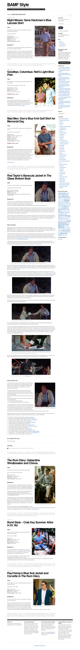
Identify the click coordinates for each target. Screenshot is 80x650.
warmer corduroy (31, 266)
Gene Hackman (48, 63)
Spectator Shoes (48, 167)
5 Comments (20, 563)
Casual (27, 63)
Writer (31, 515)
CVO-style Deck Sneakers (45, 110)
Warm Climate (9, 515)
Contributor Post (62, 127)
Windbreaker (28, 515)
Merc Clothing (28, 428)
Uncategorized (62, 173)
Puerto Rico (45, 514)
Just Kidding (61, 145)
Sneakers (68, 222)
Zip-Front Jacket (53, 453)
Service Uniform (62, 156)
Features (61, 131)
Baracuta (32, 417)
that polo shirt (51, 274)
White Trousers (50, 615)
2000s (65, 197)
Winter (60, 235)
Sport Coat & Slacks (18, 615)
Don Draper (9, 167)
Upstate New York (43, 111)
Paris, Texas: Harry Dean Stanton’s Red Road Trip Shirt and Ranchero (63, 85)
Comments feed (62, 44)
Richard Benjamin (29, 111)
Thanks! (43, 9)
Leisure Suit (61, 146)
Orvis (34, 430)
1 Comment (20, 452)
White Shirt (14, 515)
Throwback (61, 168)
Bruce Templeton (45, 452)
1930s (63, 194)
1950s (45, 512)
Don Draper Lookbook (16, 9)
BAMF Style (18, 4)
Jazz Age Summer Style (64, 142)
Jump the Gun (31, 424)
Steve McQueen (28, 237)
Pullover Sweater (61, 219)
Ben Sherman (34, 419)
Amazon (27, 417)
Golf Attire (61, 139)
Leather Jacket (67, 212)
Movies (30, 63)
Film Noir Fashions (63, 132)
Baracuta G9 (40, 452)
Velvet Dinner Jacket (63, 176)
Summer (48, 514)
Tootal (30, 433)
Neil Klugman (24, 111)
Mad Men (35, 167)
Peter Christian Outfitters (34, 431)
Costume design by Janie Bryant (49, 166)
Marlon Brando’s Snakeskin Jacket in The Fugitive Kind (64, 82)
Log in (60, 41)
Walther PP (25, 566)
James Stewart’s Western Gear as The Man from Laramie (64, 68)
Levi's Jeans (60, 214)
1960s (37, 110)
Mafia (64, 215)
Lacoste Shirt (9, 65)
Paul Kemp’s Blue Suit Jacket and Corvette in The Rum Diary (27, 574)
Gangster (63, 209)
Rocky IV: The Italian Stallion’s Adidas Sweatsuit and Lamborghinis (64, 98)
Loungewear (61, 148)
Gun (22, 565)
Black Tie (61, 121)
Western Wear (62, 181)
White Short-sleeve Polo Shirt (20, 515)
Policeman (63, 218)
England (59, 206)
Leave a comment (21, 166)
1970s (37, 63)
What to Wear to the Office (64, 184)
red (25, 266)
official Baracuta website (22, 238)
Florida (44, 63)
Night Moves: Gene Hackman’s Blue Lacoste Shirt (29, 21)
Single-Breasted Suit (64, 222)
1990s (62, 197)
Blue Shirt (12, 565)
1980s (59, 197)
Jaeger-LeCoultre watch (15, 167)
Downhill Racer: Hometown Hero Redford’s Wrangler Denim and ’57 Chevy (64, 102)
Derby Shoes (61, 205)
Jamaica (24, 565)
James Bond (28, 565)
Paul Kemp (37, 514)
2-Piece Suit (62, 193)
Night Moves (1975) (26, 65)
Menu (28, 9)
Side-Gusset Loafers (31, 453)
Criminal (69, 203)
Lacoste (35, 426)
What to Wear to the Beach (47, 563)
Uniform (60, 175)
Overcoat (65, 216)
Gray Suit (68, 209)
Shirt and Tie (61, 157)
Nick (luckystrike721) (14, 63)
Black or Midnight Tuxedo (64, 120)
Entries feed (61, 42)
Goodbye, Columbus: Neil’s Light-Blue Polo (30, 73)
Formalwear (61, 135)
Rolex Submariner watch (49, 565)
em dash (67, 624)
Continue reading (22, 105)
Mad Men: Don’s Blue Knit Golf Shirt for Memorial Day (31, 119)
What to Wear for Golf (25, 168)
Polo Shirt (30, 65)
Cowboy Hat (65, 203)
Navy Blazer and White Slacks (42, 614)
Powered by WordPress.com (39, 645)
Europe (62, 206)
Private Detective (35, 65)
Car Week (62, 200)
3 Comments (20, 63)
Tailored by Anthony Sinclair (19, 566)
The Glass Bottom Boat (40, 453)
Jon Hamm (21, 167)
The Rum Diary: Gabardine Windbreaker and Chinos (23, 461)
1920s (61, 194)
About (9, 9)
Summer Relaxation (63, 164)
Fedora (68, 206)
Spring (38, 111)
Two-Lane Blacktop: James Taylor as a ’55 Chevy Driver (64, 95)
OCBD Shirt (62, 216)
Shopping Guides (62, 159)
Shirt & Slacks (41, 65)
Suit (60, 162)
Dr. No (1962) (19, 565)
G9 (36, 265)
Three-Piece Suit (62, 167)
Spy (10, 566)
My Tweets (60, 239)
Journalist (22, 514)
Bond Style (28, 563)
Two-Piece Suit (62, 172)
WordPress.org (62, 45)
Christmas (59, 202)
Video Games (62, 178)
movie (14, 441)
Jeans (61, 212)
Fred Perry (33, 422)
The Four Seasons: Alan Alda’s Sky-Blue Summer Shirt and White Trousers (64, 78)
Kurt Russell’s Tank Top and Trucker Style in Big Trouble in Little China (64, 106)
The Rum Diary (52, 514)
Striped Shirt (67, 225)
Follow (60, 27)
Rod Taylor (25, 453)
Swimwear (61, 165)
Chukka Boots (9, 514)
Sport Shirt (53, 167)
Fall (42, 63)
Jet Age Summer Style (32, 512)
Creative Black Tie (62, 129)
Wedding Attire (62, 179)
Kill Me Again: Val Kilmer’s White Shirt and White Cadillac (64, 92)
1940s (66, 194)
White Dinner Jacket (63, 186)
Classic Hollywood (65, 202)
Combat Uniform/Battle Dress (65, 126)
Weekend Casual (18, 168)
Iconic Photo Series (63, 140)
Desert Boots (14, 514)
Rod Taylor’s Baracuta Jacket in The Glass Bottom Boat (29, 176)
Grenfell (28, 423)
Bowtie (59, 200)
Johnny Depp (18, 514)
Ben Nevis (33, 418)
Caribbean (50, 512)
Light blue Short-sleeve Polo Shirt (17, 65)
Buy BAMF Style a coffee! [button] (64, 62)
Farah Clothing (28, 421)
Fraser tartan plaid (41, 242)
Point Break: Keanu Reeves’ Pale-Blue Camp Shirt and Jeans (64, 89)
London (64, 214)
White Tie (61, 187)
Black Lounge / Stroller (63, 118)
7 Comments (20, 613)
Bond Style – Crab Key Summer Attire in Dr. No (30, 523)
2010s (68, 197)
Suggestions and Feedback (35, 9)
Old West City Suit (62, 154)
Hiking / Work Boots (64, 211)
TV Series (32, 166)
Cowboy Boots (60, 203)
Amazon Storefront (50, 632)
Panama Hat (49, 614)
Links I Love (23, 9)
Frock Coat (61, 137)
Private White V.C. (35, 432)
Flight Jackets (62, 134)
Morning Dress (62, 151)
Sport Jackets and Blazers (40, 613)
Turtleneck (64, 228)
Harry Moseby (53, 63)
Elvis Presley (20, 237)
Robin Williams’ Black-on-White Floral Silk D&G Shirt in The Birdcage (64, 74)
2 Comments (20, 110)
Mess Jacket (61, 150)
